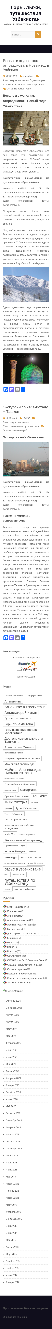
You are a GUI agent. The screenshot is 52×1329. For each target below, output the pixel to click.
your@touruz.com (26, 676)
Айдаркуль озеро (34, 695)
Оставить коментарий (18, 88)
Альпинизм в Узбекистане (24, 707)
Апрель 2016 (12, 1197)
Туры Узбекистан (27, 808)
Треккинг (8, 808)
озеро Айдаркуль (35, 863)
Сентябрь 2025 (14, 1007)
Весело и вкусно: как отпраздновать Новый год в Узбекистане (26, 65)
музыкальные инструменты (14, 863)
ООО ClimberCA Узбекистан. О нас (26, 960)
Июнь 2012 (11, 1275)
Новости (12, 951)
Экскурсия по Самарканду (23, 840)
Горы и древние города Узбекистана (20, 731)
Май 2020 (11, 1106)
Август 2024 (12, 1021)
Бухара (8, 718)
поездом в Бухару (18, 874)
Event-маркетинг (16, 906)
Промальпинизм (10, 790)
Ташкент (39, 796)
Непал (10, 946)
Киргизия (12, 937)
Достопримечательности (21, 933)
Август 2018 (12, 1155)
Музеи (10, 942)
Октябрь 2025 (13, 1000)
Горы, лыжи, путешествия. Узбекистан (26, 13)
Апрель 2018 (12, 1183)
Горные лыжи (14, 928)
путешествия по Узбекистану (19, 882)
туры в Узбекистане (18, 982)
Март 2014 (11, 1253)
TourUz (26, 417)
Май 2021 (11, 1063)
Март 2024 (11, 1028)
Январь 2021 (12, 1085)
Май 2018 (11, 1176)
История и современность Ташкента (22, 758)
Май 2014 (11, 1239)
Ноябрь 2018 (12, 1134)
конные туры (10, 857)
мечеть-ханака (26, 857)
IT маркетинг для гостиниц (13, 695)
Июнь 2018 (11, 1169)
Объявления (14, 955)
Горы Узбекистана (18, 724)
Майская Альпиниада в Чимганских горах (22, 771)
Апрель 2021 (12, 1071)
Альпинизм (13, 701)
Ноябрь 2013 (12, 1268)
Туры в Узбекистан (13, 814)
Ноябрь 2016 (12, 1190)
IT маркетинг (14, 911)
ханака (7, 889)
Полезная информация (31, 84)
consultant (28, 76)
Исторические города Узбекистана (19, 747)
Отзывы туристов (17, 969)
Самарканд (28, 789)
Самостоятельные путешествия (21, 426)
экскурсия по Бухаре (24, 889)
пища (6, 874)
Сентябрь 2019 (14, 1120)
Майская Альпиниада (19, 764)
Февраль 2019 (13, 1127)
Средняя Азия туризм (16, 796)
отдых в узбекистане (22, 869)
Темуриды (34, 802)
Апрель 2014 (12, 1246)
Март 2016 (11, 1204)
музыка (38, 857)
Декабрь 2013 (13, 1260)
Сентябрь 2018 (14, 1148)
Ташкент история (15, 802)
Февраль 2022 (13, 1042)
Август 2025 (12, 1014)
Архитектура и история (16, 80)
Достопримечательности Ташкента (23, 740)
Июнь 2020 (12, 1099)
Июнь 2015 (11, 1225)
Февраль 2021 (13, 1078)
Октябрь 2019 (13, 1113)
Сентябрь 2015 (14, 1218)
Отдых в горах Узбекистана (22, 964)
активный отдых (14, 851)
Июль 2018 (11, 1162)
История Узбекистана (13, 753)
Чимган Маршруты (27, 834)
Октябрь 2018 (13, 1141)
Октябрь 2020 (13, 1092)
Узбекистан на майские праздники (19, 826)
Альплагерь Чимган (20, 712)
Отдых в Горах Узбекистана (19, 783)
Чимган (9, 834)
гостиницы (32, 852)
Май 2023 (11, 1035)
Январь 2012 (12, 1282)
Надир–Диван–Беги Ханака (14, 778)
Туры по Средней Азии (15, 819)
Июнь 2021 (11, 1056)
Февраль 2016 (13, 1211)
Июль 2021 (11, 1049)
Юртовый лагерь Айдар (14, 846)
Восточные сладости (23, 718)
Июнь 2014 (11, 1232)
